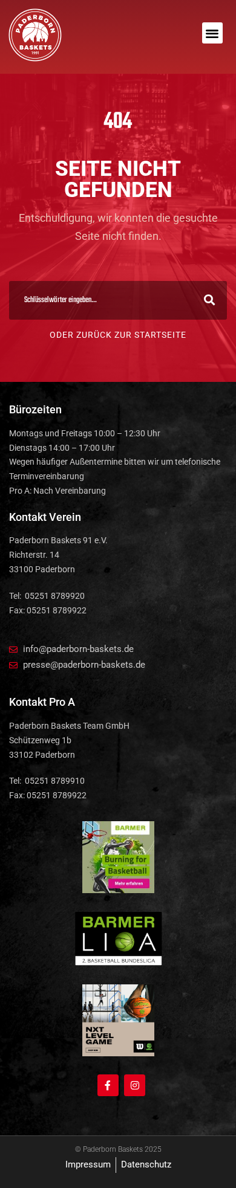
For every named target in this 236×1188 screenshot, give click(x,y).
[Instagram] (134, 1085)
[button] (212, 33)
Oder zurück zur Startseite (118, 335)
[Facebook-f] (108, 1085)
